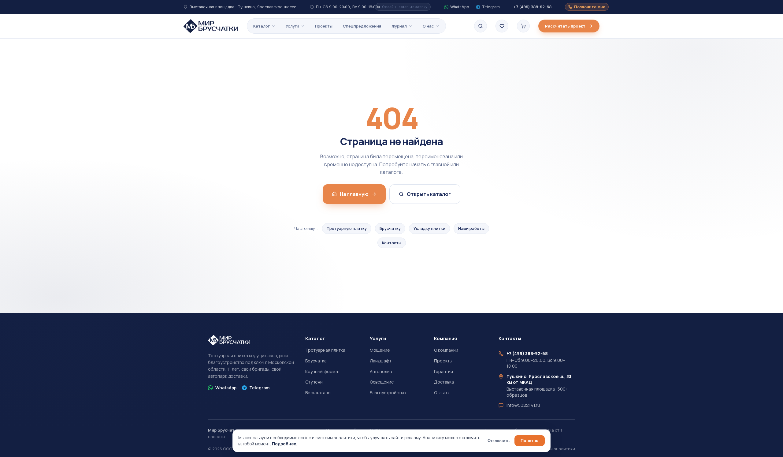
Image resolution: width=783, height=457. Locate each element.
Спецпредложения (362, 26)
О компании (446, 350)
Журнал (399, 26)
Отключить (499, 441)
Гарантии (443, 371)
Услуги (292, 26)
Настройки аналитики (553, 448)
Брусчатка (316, 361)
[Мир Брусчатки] (211, 26)
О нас (428, 26)
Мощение (380, 350)
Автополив (381, 371)
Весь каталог (318, 392)
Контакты (391, 242)
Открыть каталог (429, 194)
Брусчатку (390, 228)
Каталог (261, 26)
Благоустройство (388, 392)
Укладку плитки (429, 228)
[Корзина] (523, 26)
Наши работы (471, 228)
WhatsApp (225, 388)
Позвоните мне (589, 7)
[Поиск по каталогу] (480, 26)
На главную (354, 194)
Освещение (382, 382)
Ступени (314, 382)
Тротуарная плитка (325, 350)
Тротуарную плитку (347, 228)
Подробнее (284, 444)
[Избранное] (501, 26)
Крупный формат (322, 371)
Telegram (259, 388)
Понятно (530, 440)
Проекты (323, 26)
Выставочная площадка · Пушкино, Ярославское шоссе (243, 7)
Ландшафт (381, 361)
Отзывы (441, 392)
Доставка (444, 382)
